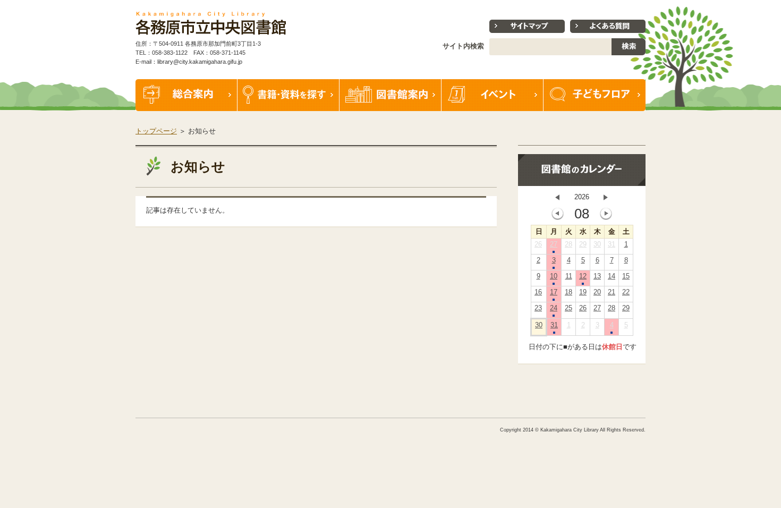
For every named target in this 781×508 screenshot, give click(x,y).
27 (553, 244)
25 (568, 308)
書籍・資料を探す (288, 95)
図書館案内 (390, 95)
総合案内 (186, 95)
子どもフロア (595, 95)
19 (583, 292)
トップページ (156, 131)
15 (626, 276)
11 (568, 276)
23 (538, 308)
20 (597, 292)
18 (568, 292)
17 (553, 292)
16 (538, 292)
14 (611, 276)
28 (568, 244)
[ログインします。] (646, 5)
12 (583, 276)
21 (611, 292)
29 (583, 244)
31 (611, 244)
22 (626, 292)
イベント (493, 95)
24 (553, 308)
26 (538, 244)
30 (597, 244)
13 (597, 276)
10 (553, 276)
